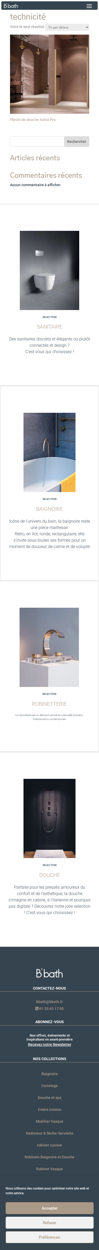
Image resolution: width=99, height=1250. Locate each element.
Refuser (49, 1222)
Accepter (50, 1208)
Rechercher (76, 141)
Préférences (49, 1237)
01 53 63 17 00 (51, 1008)
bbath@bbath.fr (49, 1002)
